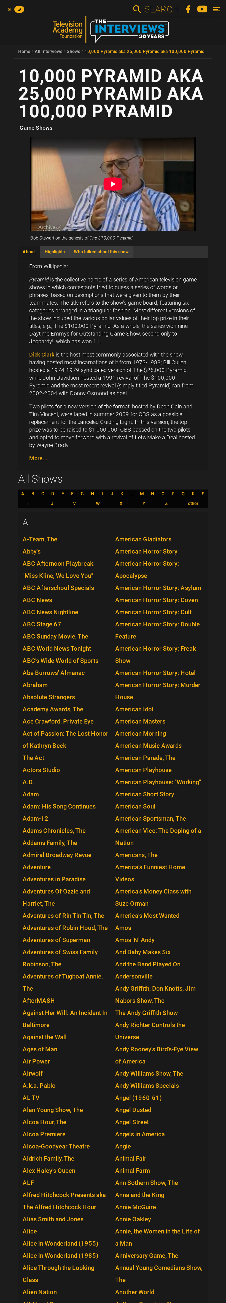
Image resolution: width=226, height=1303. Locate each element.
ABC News (37, 600)
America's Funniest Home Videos (150, 873)
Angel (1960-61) (138, 1097)
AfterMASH (39, 1000)
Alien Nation (40, 1292)
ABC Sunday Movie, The (55, 636)
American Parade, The (145, 757)
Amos (123, 927)
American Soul (135, 806)
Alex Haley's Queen (49, 1170)
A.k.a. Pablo (39, 1085)
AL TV (31, 1097)
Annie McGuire (135, 1207)
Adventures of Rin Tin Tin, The (63, 915)
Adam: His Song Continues (59, 806)
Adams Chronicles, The (54, 830)
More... (38, 458)
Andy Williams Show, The (149, 1073)
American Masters (140, 721)
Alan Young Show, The (53, 1110)
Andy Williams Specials (147, 1085)
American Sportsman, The (150, 818)
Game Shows (36, 127)
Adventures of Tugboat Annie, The (63, 982)
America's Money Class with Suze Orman (153, 897)
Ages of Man (40, 1049)
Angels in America (140, 1134)
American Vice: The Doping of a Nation (158, 836)
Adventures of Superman (56, 940)
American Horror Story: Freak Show (155, 654)
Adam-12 (36, 818)
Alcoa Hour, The (44, 1122)
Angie (123, 1146)
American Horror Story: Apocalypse (147, 569)
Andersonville (134, 976)
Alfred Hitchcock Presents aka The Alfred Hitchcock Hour (64, 1201)
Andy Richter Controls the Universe (150, 1031)
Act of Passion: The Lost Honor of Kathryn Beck (65, 739)
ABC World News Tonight (57, 648)
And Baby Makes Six (143, 952)
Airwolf (33, 1073)
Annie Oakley (133, 1219)
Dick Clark (41, 354)
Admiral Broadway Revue (57, 855)
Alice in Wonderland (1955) (60, 1243)
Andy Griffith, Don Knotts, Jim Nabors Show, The (155, 994)
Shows (73, 51)
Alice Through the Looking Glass (58, 1273)
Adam (31, 794)
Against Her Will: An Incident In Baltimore (65, 1018)
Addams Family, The (50, 842)
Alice (30, 1231)
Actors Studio (41, 770)
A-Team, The (40, 539)
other (193, 503)
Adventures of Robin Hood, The (65, 927)
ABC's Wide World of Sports (60, 660)
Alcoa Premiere (44, 1134)
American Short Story (144, 794)
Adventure (37, 867)
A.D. (28, 782)
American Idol (134, 709)
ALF (28, 1182)
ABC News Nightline (50, 612)
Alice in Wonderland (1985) (60, 1255)
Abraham (35, 685)
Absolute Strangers (49, 697)
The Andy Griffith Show (146, 1012)
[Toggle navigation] (216, 9)
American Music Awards (148, 745)
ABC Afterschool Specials (58, 587)
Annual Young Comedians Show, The (159, 1273)
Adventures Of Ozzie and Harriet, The (56, 897)
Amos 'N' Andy (135, 940)
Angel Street (132, 1122)
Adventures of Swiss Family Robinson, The (60, 958)
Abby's (32, 551)
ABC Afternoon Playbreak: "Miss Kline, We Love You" (59, 569)
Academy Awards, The (53, 709)
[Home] (113, 31)
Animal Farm (132, 1170)
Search (161, 9)
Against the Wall (45, 1037)
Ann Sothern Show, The (146, 1182)
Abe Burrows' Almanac (54, 672)
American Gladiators (143, 539)
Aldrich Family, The (48, 1158)
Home (24, 51)
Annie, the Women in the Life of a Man (157, 1237)
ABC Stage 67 (42, 624)
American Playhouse (143, 770)
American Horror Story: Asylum (158, 587)
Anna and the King (139, 1195)
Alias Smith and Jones (53, 1219)
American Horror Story (146, 551)
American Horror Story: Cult (153, 612)
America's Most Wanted (147, 915)
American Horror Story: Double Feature (157, 630)
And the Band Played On (148, 964)
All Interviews (48, 51)
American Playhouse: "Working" (158, 782)
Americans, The (136, 855)
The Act (33, 757)
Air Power (36, 1061)
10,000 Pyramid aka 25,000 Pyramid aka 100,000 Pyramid (145, 51)
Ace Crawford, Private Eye (58, 721)
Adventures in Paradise (54, 879)
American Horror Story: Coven (156, 600)
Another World (134, 1292)
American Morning (140, 733)
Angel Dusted (133, 1110)
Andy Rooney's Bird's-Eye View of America (156, 1055)
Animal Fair (130, 1158)
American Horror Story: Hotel (155, 672)
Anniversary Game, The (146, 1255)
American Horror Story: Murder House (157, 691)
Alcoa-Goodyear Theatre (56, 1146)
